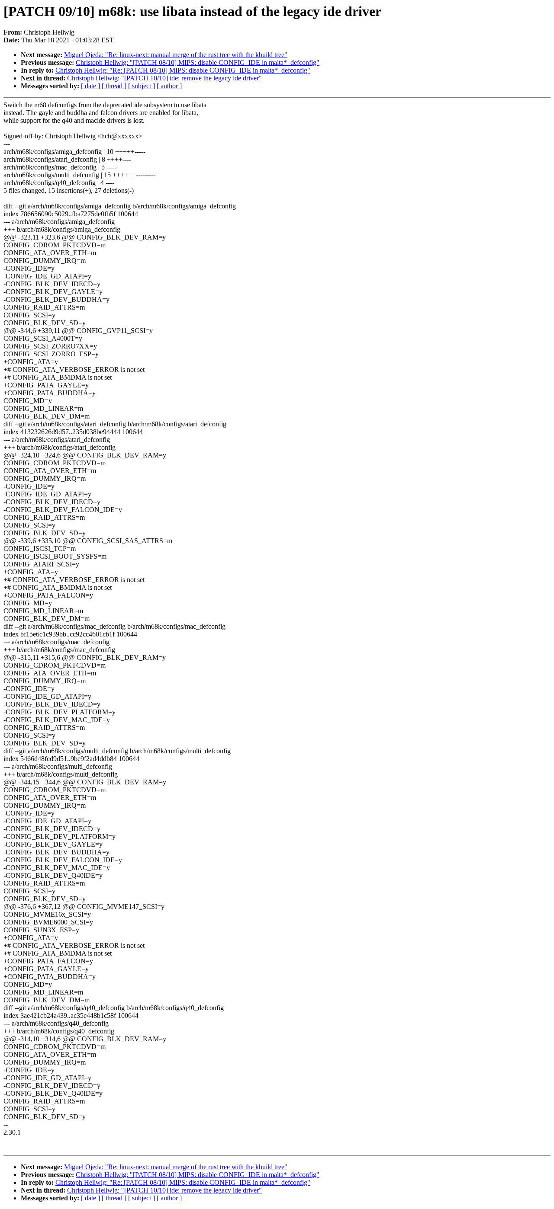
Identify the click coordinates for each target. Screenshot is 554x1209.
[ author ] (169, 86)
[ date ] (90, 86)
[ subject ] (141, 86)
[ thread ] (114, 86)
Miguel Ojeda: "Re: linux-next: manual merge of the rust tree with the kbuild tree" (175, 54)
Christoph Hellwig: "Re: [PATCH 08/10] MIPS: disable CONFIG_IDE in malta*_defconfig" (182, 70)
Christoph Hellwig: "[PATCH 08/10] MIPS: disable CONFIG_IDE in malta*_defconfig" (197, 62)
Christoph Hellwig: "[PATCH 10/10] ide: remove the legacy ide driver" (164, 78)
